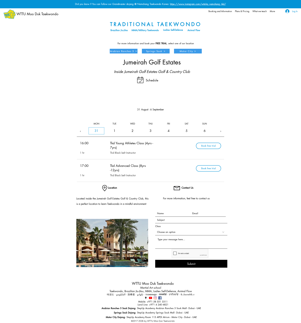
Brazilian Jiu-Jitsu (119, 30)
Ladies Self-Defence (173, 29)
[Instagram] (155, 297)
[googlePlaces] (145, 297)
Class (158, 226)
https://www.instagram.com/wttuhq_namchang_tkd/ (198, 4)
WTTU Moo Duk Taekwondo (37, 14)
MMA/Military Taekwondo (145, 30)
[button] (220, 11)
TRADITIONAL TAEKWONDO (156, 24)
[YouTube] (150, 297)
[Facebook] (159, 297)
